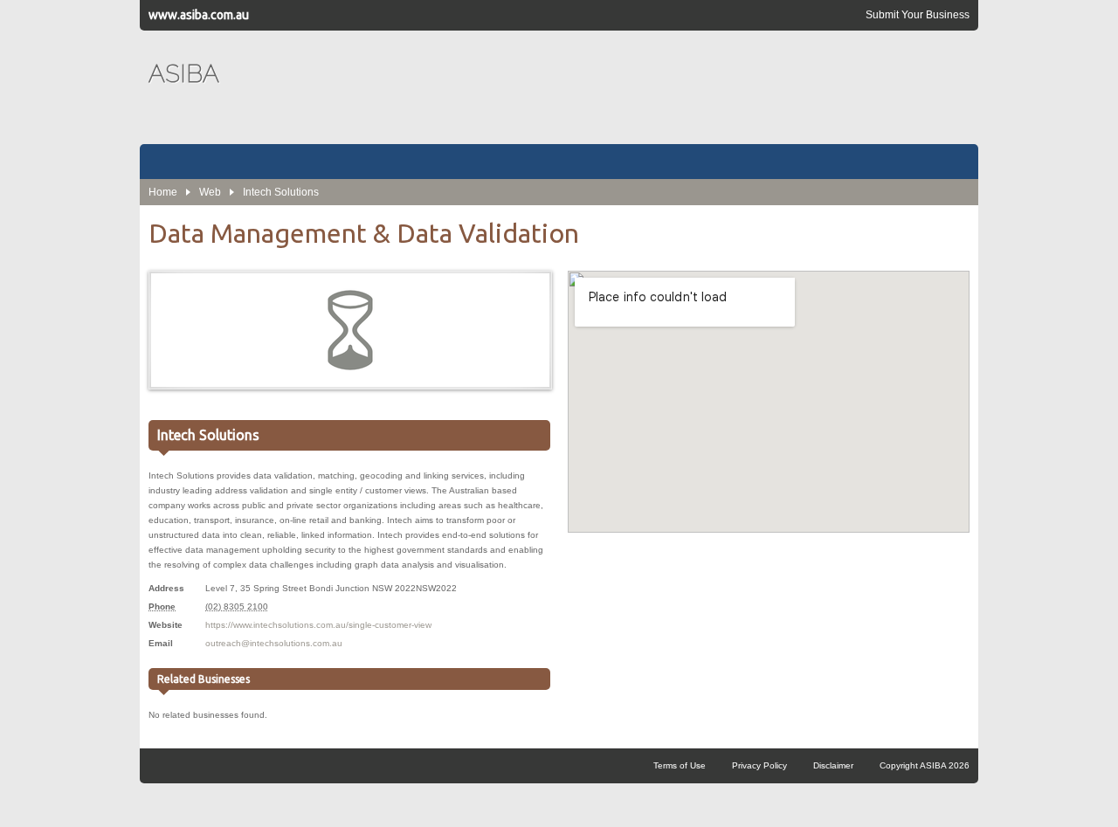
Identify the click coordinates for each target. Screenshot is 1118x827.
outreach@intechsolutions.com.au (273, 643)
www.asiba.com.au (198, 15)
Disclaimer (833, 765)
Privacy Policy (759, 765)
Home (162, 192)
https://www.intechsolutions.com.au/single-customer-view (318, 625)
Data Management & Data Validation (363, 233)
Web (210, 192)
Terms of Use (679, 765)
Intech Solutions (281, 192)
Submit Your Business (918, 15)
